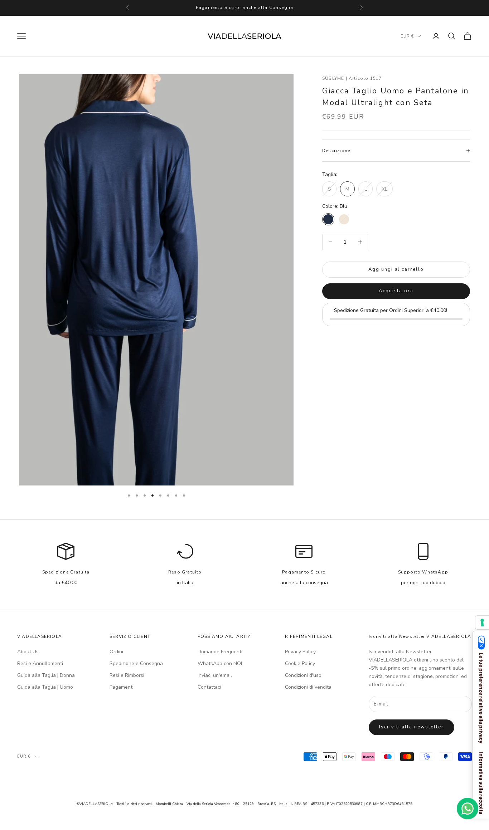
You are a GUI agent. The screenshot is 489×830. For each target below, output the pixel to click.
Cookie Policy (300, 663)
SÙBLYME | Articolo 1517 (352, 78)
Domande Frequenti (220, 651)
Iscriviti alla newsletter (411, 727)
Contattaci (209, 687)
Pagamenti (122, 687)
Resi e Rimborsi (127, 675)
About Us (28, 651)
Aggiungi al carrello (396, 269)
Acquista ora (396, 291)
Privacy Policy (300, 651)
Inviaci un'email (215, 675)
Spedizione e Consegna (136, 663)
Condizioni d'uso (303, 675)
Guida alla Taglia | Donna (46, 675)
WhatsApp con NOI (220, 663)
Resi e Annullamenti (40, 663)
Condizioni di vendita (308, 687)
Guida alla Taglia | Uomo (45, 687)
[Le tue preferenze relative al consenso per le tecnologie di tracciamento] (482, 622)
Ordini (116, 651)
